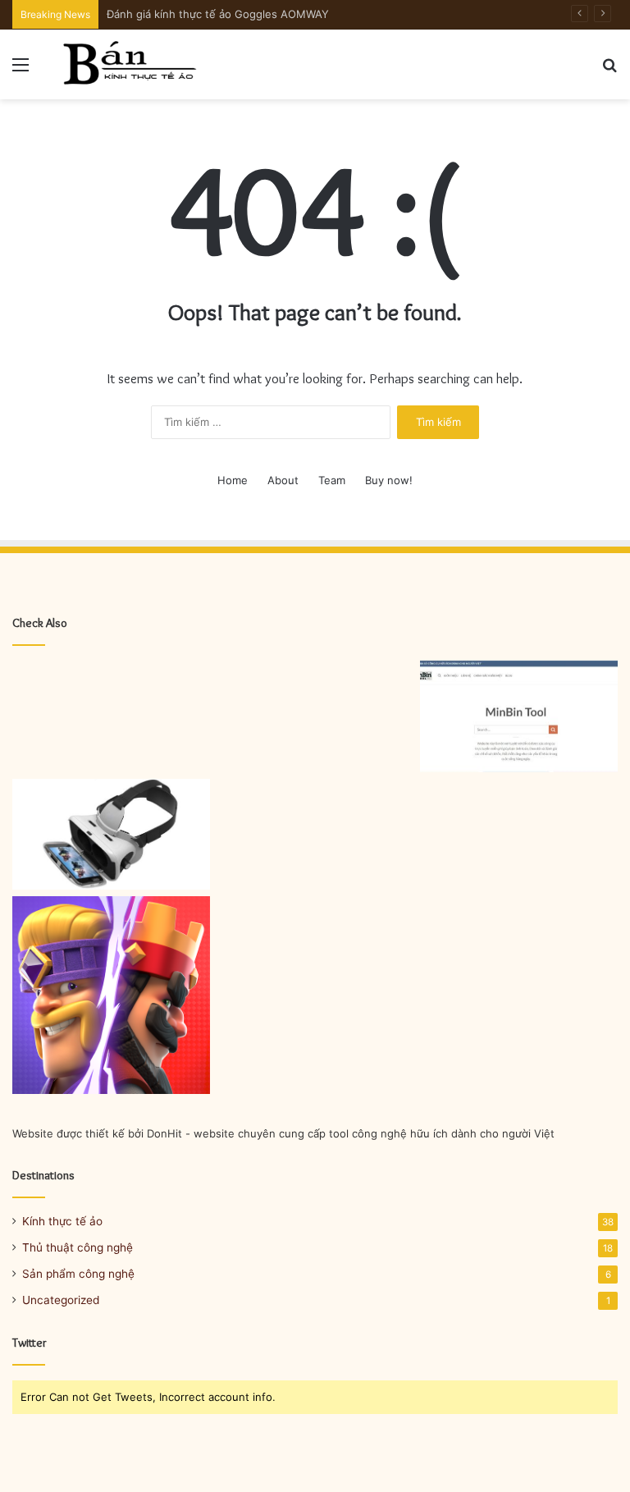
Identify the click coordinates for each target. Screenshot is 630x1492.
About (283, 480)
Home (232, 480)
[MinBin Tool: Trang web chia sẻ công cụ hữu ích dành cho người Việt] (519, 716)
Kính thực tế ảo (62, 1221)
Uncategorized (60, 1300)
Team (331, 480)
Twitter (29, 1342)
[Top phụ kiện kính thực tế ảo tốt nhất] (111, 834)
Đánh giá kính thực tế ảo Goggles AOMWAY (218, 14)
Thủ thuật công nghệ (77, 1247)
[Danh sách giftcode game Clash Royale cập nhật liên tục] (111, 995)
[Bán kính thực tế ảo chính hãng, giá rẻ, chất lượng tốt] (128, 64)
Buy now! (389, 480)
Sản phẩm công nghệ (78, 1273)
